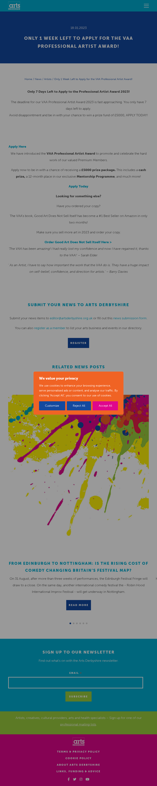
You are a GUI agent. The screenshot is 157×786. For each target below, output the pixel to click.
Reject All (79, 405)
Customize (52, 405)
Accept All (105, 405)
